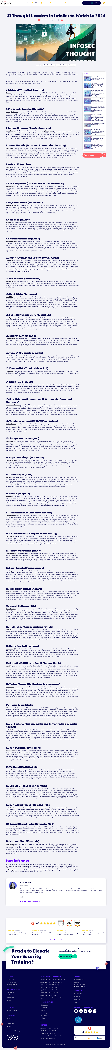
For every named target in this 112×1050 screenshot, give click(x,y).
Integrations (10, 997)
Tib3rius (8, 93)
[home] (6, 2)
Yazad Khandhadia (11, 827)
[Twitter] (85, 1011)
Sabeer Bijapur (10, 789)
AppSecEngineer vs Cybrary (49, 995)
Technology (44, 1013)
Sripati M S (9, 666)
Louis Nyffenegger (12, 318)
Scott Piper (9, 496)
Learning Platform (12, 984)
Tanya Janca (9, 441)
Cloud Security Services (48, 1033)
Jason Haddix (10, 148)
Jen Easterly (9, 730)
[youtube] (76, 1011)
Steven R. (9, 222)
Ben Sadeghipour (11, 808)
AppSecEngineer (47, 131)
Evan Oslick (9, 371)
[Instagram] (90, 1011)
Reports (9, 1000)
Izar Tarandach (10, 591)
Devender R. (10, 281)
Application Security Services (49, 1028)
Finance (43, 1010)
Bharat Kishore (10, 338)
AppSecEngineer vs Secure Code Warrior (53, 979)
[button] (30, 3)
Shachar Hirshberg (11, 241)
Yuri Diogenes (10, 750)
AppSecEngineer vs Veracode (49, 992)
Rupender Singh (11, 460)
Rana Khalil (9, 260)
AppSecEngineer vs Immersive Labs (51, 998)
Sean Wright (9, 571)
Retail (42, 1021)
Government (44, 1007)
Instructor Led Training (13, 1031)
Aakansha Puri (10, 515)
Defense (43, 1018)
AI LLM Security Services (48, 1038)
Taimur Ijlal (9, 477)
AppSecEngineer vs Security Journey (51, 982)
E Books (9, 1021)
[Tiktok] (95, 1011)
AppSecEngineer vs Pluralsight (50, 987)
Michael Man (10, 844)
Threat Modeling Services (48, 1030)
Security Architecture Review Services (52, 1036)
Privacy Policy (78, 993)
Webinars (9, 1026)
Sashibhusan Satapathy (13, 405)
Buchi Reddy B (10, 649)
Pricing (9, 1003)
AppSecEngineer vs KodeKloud (50, 990)
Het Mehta (9, 630)
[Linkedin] (21, 897)
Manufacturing (45, 1005)
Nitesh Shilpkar (10, 609)
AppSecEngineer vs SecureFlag (50, 984)
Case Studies (10, 1023)
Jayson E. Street (11, 205)
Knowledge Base (79, 979)
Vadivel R (9, 770)
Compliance (10, 992)
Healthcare (44, 1015)
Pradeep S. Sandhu (12, 112)
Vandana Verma (11, 424)
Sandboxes (10, 995)
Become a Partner (12, 1010)
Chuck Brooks (10, 536)
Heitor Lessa (9, 708)
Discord (76, 982)
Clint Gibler (9, 297)
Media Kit (77, 996)
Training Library (11, 982)
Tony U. (8, 356)
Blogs (8, 1018)
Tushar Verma (10, 687)
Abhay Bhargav (10, 131)
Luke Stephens (10, 186)
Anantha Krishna (11, 553)
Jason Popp (9, 385)
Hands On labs (11, 979)
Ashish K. (9, 167)
